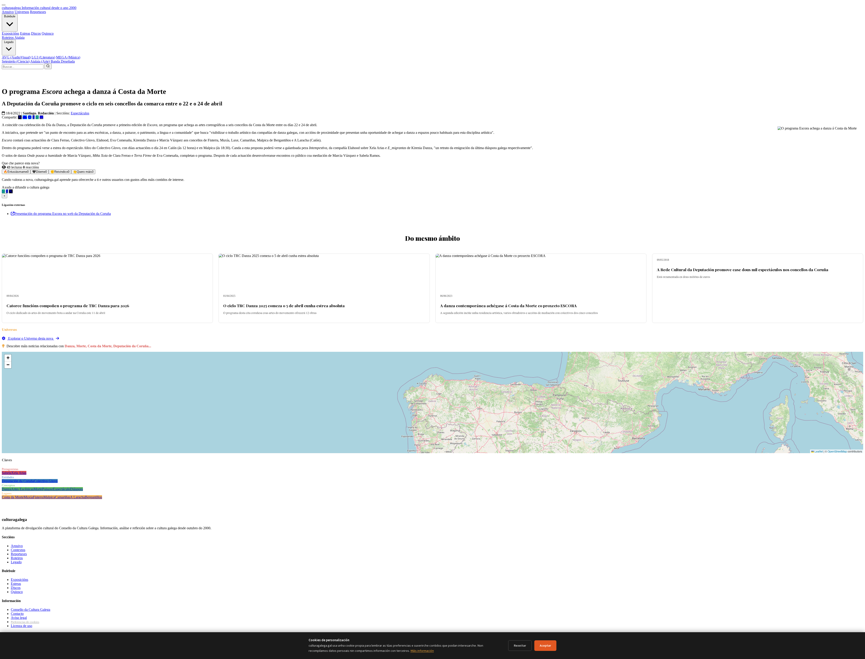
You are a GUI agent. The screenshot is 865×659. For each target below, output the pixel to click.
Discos (36, 33)
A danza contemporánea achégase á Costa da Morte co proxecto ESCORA (508, 305)
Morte (38, 489)
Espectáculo (61, 489)
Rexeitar (520, 645)
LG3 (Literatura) (43, 57)
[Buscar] (48, 66)
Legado (9, 42)
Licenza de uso (21, 626)
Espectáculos (80, 113)
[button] (8, 357)
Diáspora (76, 489)
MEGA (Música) (68, 57)
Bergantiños (93, 497)
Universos (22, 12)
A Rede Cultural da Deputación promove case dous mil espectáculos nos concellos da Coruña (742, 269)
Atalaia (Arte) (40, 61)
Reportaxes (38, 12)
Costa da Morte (13, 497)
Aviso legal (19, 618)
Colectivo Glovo (46, 481)
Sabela (6, 473)
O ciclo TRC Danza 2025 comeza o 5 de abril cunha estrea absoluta (284, 305)
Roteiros (8, 37)
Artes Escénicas (22, 489)
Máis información (422, 650)
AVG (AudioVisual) (16, 57)
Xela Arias (18, 473)
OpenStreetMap (837, 451)
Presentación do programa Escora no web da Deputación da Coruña (62, 214)
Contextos (18, 550)
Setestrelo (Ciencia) (16, 61)
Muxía (28, 497)
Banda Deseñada (63, 61)
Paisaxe (47, 489)
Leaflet (818, 451)
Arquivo (8, 12)
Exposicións (10, 33)
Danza (6, 489)
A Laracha (77, 497)
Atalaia (19, 37)
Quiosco (48, 33)
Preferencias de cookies (25, 622)
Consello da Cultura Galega (30, 609)
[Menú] (3, 5)
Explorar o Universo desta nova (30, 338)
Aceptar (545, 645)
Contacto (17, 614)
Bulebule (9, 16)
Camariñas (62, 497)
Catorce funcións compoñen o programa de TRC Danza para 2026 (68, 305)
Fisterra (38, 497)
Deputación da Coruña (18, 481)
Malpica (49, 497)
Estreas (25, 33)
